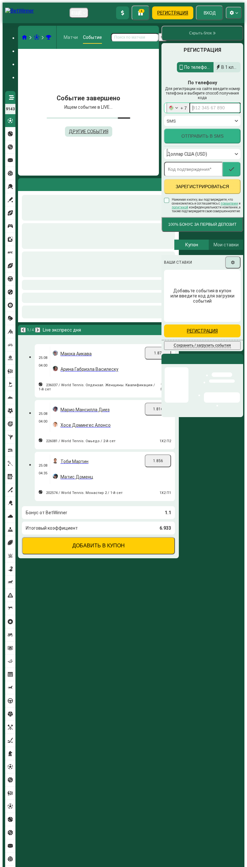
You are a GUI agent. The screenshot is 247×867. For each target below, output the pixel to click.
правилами (229, 217)
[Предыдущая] (23, 183)
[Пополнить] (122, 12)
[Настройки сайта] (234, 13)
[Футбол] (37, 37)
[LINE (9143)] (24, 37)
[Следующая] (39, 183)
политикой (180, 221)
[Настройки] (233, 276)
